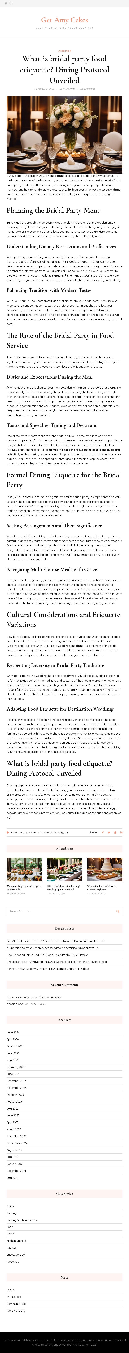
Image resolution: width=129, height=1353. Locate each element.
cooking (11, 1213)
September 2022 (17, 1143)
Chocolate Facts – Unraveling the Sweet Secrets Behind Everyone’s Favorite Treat (57, 961)
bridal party (19, 833)
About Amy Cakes (50, 997)
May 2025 (13, 1060)
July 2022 (13, 1157)
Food (10, 1227)
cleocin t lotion (16, 1004)
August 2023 (14, 1101)
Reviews (11, 1247)
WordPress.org (16, 1310)
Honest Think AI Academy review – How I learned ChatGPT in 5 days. (48, 968)
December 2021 (16, 1170)
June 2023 (13, 1115)
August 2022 (14, 1150)
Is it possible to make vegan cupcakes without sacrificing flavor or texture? (53, 948)
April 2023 (13, 1122)
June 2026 (13, 1032)
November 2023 (16, 1087)
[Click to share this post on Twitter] (109, 833)
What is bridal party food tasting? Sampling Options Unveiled (63, 888)
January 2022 (15, 1164)
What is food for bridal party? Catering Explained (102, 888)
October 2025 (15, 1046)
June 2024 (13, 1074)
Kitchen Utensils (16, 1240)
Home (10, 1234)
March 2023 (14, 1129)
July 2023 (12, 1108)
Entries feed (14, 1297)
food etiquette (61, 833)
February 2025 (16, 1067)
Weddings (64, 51)
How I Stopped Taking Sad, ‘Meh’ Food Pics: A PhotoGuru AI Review (47, 955)
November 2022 (16, 1136)
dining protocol (39, 833)
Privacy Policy (37, 1004)
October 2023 (15, 1094)
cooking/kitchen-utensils (22, 1220)
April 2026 (13, 1039)
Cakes (10, 1206)
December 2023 (16, 1081)
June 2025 (13, 1053)
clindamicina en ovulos (20, 997)
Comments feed (16, 1303)
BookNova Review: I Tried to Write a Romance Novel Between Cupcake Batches (55, 941)
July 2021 (12, 1177)
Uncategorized (16, 1254)
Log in (10, 1290)
